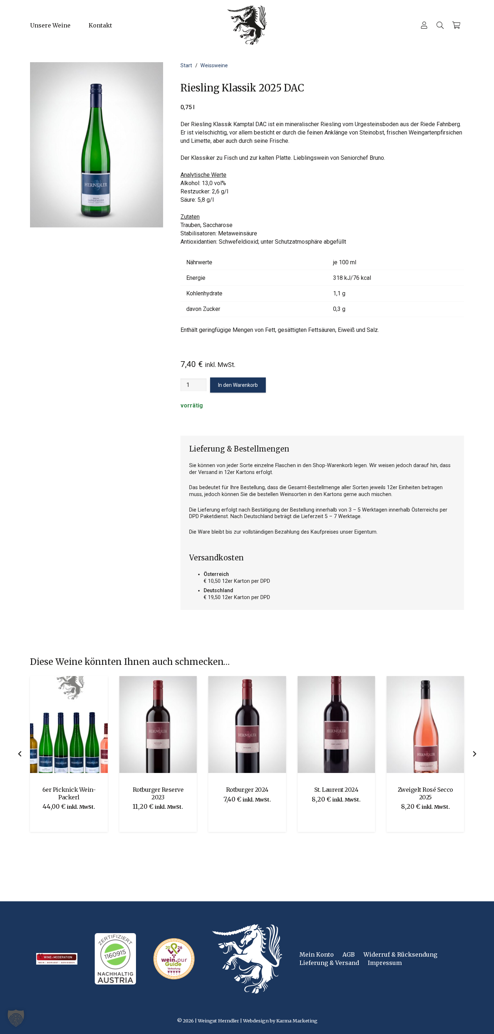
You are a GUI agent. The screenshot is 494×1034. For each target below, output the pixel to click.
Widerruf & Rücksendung (400, 954)
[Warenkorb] (456, 25)
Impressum (385, 962)
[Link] (424, 25)
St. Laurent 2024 (261, 789)
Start (186, 66)
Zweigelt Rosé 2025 (440, 789)
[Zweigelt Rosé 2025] (439, 724)
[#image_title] (174, 958)
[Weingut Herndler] (247, 25)
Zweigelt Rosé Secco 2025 (350, 793)
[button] (117, 25)
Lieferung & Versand (329, 962)
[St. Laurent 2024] (261, 724)
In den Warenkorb (238, 385)
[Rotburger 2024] (172, 724)
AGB (348, 954)
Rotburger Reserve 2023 (83, 793)
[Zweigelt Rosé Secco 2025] (350, 724)
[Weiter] (474, 754)
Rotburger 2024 (172, 789)
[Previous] (20, 754)
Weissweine (214, 66)
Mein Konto (316, 954)
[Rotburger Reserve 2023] (83, 724)
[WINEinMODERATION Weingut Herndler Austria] (56, 959)
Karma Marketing (297, 1021)
